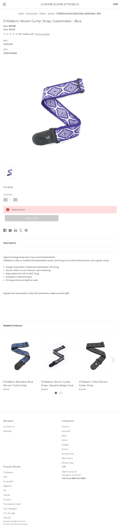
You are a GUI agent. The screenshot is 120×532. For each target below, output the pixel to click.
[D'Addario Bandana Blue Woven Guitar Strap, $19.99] (20, 356)
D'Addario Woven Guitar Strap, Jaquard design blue (57, 383)
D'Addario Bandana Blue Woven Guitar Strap (18, 383)
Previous (4, 360)
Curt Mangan (10, 508)
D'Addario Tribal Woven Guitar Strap (93, 383)
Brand (65, 449)
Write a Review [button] (42, 34)
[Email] (10, 230)
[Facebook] (4, 230)
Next (113, 360)
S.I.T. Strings (9, 513)
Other (65, 440)
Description (9, 242)
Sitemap (7, 431)
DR (4, 490)
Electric (66, 426)
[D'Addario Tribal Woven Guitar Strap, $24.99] (96, 356)
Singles (65, 444)
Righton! (7, 486)
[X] (20, 230)
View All (7, 517)
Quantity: (7, 194)
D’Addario (8, 472)
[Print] (15, 230)
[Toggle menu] (4, 4)
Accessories (68, 453)
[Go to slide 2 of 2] (61, 393)
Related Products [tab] (12, 325)
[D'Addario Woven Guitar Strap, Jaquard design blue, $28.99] (58, 356)
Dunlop (7, 499)
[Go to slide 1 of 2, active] (56, 393)
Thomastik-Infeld (12, 504)
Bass (64, 435)
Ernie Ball (8, 481)
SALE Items (67, 458)
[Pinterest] (26, 230)
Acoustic (66, 431)
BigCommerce (20, 521)
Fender (6, 495)
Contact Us (9, 426)
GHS (5, 477)
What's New (68, 463)
